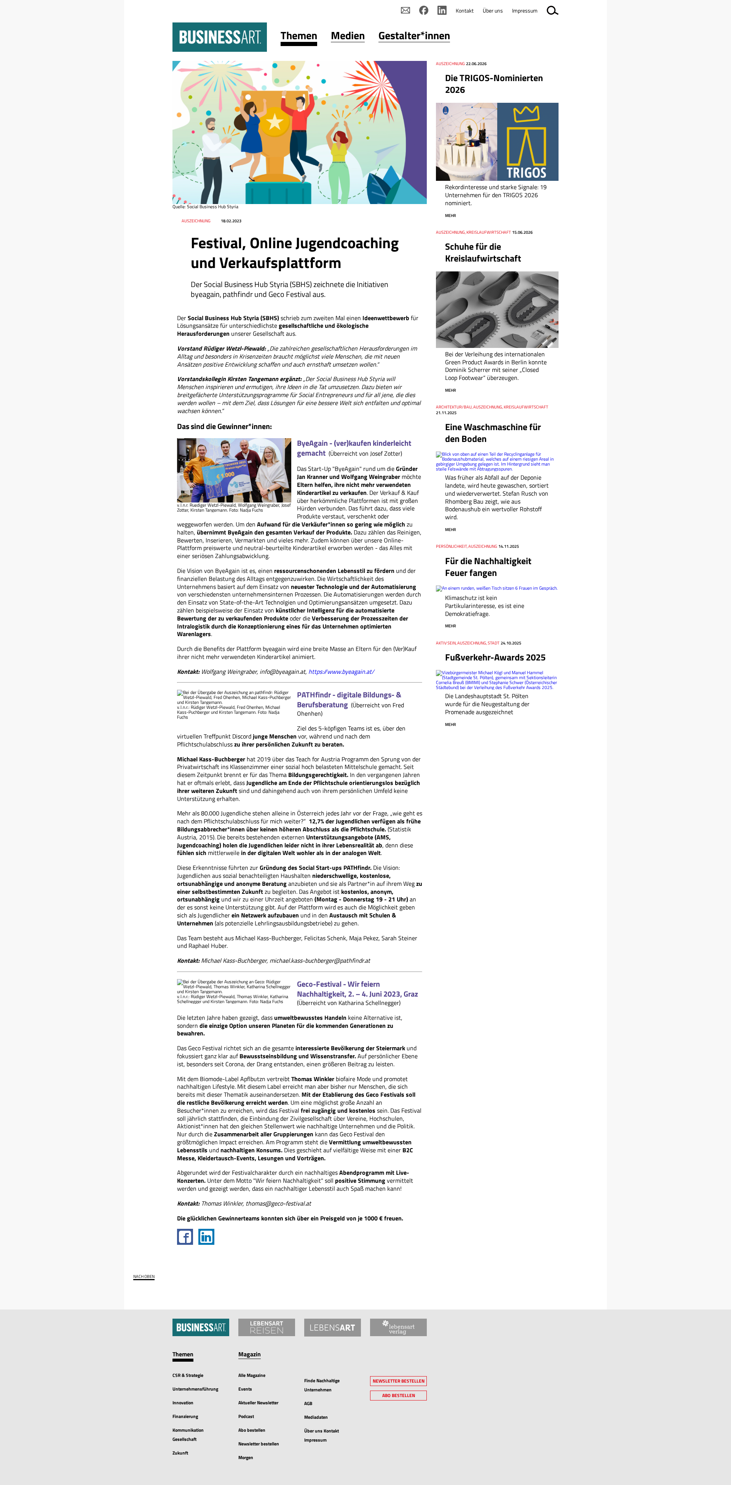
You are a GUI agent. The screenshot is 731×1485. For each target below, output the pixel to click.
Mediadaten (316, 1417)
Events (245, 1388)
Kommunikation (188, 1430)
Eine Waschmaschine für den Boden (493, 432)
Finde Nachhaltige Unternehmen (322, 1385)
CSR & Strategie (187, 1375)
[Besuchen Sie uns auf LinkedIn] (442, 10)
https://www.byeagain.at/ (341, 671)
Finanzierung (185, 1416)
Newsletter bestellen (258, 1443)
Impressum (525, 10)
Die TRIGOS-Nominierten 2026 (494, 83)
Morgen (245, 1457)
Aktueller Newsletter (258, 1402)
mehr (450, 215)
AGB (308, 1403)
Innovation (182, 1402)
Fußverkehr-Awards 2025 (495, 657)
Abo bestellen (251, 1430)
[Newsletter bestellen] (405, 10)
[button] (299, 37)
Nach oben (144, 1276)
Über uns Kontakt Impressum (321, 1435)
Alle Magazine (251, 1375)
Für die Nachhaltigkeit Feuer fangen (488, 566)
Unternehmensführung (195, 1388)
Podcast (246, 1416)
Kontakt (465, 10)
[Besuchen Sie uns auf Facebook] (423, 10)
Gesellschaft (184, 1439)
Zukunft (180, 1452)
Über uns (493, 10)
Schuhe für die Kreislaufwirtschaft (483, 252)
